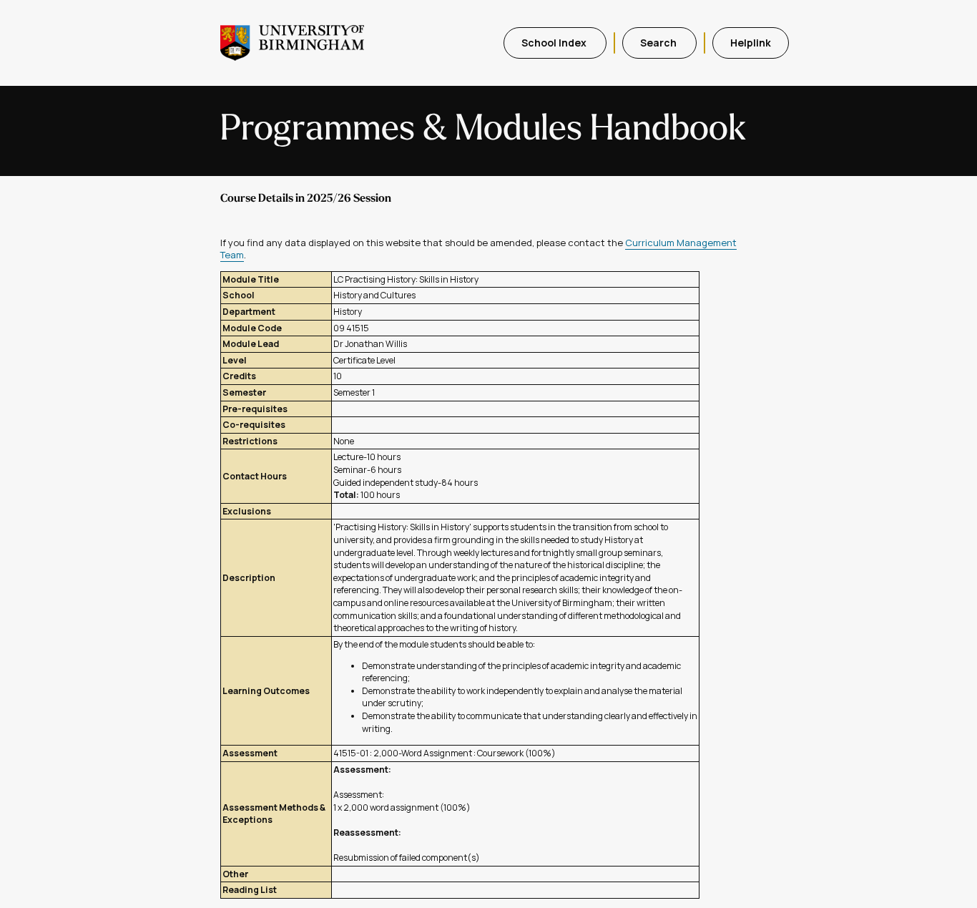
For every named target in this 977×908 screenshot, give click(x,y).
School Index (555, 42)
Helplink (750, 42)
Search (659, 42)
